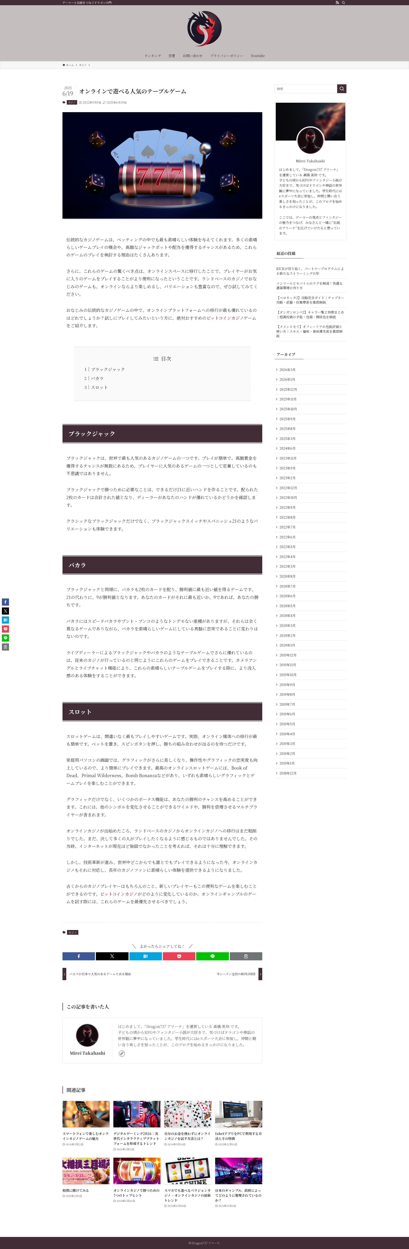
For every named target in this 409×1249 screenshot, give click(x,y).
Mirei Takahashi (87, 1052)
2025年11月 (288, 399)
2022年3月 (288, 566)
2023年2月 (288, 477)
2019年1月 (287, 763)
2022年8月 (288, 517)
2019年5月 (287, 724)
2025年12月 (288, 389)
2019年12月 (288, 655)
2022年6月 (288, 537)
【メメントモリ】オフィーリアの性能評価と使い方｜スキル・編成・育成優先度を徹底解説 (309, 331)
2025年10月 (288, 409)
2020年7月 (288, 586)
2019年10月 (288, 674)
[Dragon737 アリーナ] (204, 28)
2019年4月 (287, 733)
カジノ (72, 102)
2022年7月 (288, 527)
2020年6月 (288, 595)
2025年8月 (288, 428)
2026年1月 (287, 379)
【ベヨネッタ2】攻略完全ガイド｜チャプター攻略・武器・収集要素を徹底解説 (310, 300)
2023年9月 (288, 468)
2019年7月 (287, 704)
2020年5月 (288, 605)
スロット (99, 387)
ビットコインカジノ (225, 318)
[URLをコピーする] (246, 956)
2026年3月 (288, 369)
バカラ (97, 378)
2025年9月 (288, 418)
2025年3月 (288, 438)
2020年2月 (288, 635)
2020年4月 (288, 615)
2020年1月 (287, 645)
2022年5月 (288, 546)
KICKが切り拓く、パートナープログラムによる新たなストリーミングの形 (310, 271)
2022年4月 (288, 556)
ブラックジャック (108, 369)
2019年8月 (287, 694)
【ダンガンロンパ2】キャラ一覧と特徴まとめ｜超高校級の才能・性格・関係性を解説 (310, 314)
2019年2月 (287, 753)
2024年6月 (288, 448)
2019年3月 (287, 743)
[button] (78, 956)
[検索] (343, 2)
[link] (122, 1053)
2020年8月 (288, 576)
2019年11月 (288, 664)
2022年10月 (288, 497)
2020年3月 (288, 625)
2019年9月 (287, 684)
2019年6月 (287, 714)
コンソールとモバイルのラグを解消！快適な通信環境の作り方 (309, 285)
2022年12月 (288, 487)
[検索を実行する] (342, 88)
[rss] (337, 2)
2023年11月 (288, 458)
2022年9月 (288, 507)
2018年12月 (288, 773)
